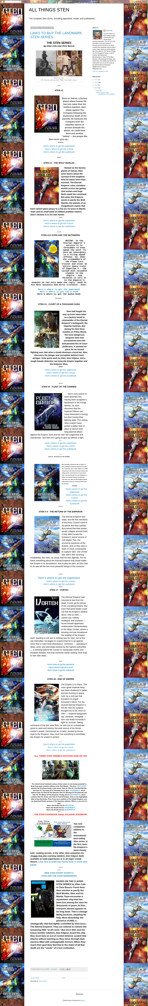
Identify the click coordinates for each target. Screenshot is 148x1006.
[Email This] (61, 969)
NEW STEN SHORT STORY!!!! (59, 873)
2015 (96, 85)
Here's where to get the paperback (59, 289)
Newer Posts (35, 978)
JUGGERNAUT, (75, 790)
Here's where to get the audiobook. (61, 449)
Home (63, 978)
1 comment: (54, 969)
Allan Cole (109, 30)
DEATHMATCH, (75, 795)
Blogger (82, 1000)
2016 (96, 82)
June (98, 90)
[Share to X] (65, 969)
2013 (96, 88)
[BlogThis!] (63, 969)
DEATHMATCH (70, 810)
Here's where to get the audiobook (59, 226)
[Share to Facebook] (67, 969)
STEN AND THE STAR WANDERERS (59, 876)
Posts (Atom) (43, 981)
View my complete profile (100, 71)
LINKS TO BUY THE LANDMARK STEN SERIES (105, 93)
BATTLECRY (81, 786)
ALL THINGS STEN (49, 9)
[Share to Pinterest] (70, 969)
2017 (96, 80)
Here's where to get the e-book (59, 223)
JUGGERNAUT (70, 808)
